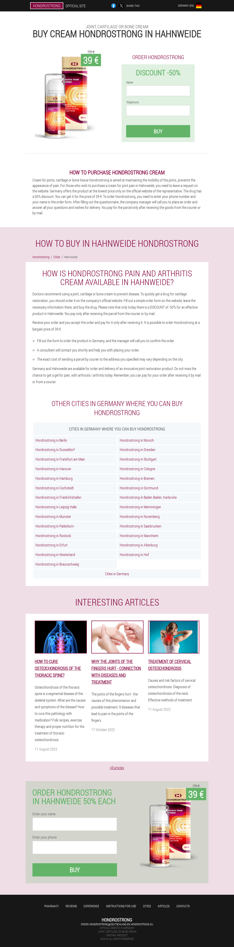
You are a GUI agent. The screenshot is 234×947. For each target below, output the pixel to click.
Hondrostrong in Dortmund (139, 487)
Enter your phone (44, 837)
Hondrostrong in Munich (137, 440)
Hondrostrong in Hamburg (54, 478)
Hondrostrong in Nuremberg (140, 516)
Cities (147, 906)
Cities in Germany (117, 573)
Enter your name (44, 814)
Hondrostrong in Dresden (137, 449)
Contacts (183, 906)
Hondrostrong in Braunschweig (57, 564)
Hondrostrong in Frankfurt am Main (60, 459)
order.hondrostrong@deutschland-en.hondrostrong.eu (117, 924)
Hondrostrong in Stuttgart (138, 459)
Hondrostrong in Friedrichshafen (58, 497)
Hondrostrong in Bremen (137, 478)
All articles (117, 767)
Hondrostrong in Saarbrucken (140, 526)
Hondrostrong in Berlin (51, 440)
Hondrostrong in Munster (53, 516)
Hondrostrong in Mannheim (139, 535)
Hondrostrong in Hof (134, 554)
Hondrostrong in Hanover (53, 468)
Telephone (132, 102)
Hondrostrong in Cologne (137, 468)
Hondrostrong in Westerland (55, 554)
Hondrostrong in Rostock (53, 535)
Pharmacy (51, 906)
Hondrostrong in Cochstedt (54, 487)
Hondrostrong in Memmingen (140, 506)
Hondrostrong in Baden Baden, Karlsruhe (148, 497)
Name (129, 82)
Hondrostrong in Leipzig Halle (56, 506)
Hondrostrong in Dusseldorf (55, 449)
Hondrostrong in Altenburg (139, 545)
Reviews (71, 906)
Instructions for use (121, 906)
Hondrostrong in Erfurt (51, 545)
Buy (158, 131)
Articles (164, 906)
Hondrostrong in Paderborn (54, 526)
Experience (91, 906)
